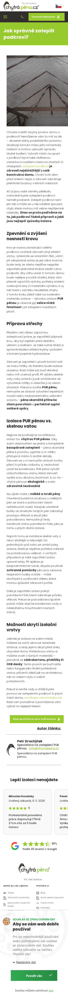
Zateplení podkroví (36, 166)
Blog (43, 892)
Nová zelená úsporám (52, 897)
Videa (11, 892)
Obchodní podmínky (18, 897)
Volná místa (47, 902)
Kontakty (45, 907)
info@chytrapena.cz (44, 748)
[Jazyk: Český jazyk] (60, 6)
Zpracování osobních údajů (18, 904)
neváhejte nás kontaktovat (43, 698)
